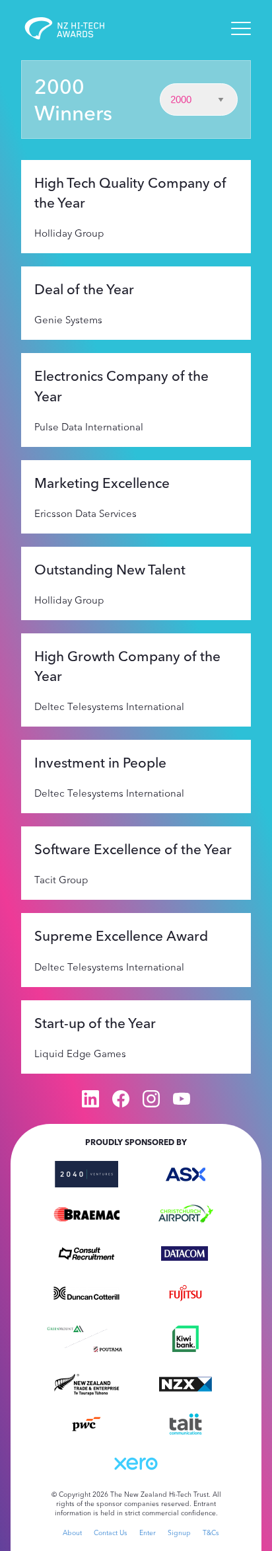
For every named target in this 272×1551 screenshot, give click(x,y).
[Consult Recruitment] (86, 1252)
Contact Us (110, 1533)
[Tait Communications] (186, 1422)
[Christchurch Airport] (186, 1212)
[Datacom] (186, 1252)
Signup (179, 1533)
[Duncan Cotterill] (86, 1292)
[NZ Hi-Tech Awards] (74, 28)
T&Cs (211, 1533)
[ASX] (186, 1173)
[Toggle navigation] (241, 28)
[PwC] (86, 1422)
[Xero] (136, 1462)
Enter (147, 1533)
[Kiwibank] (186, 1337)
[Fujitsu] (186, 1292)
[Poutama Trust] (107, 1348)
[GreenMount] (65, 1327)
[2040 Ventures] (86, 1173)
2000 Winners (73, 99)
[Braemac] (86, 1212)
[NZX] (186, 1383)
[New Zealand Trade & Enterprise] (86, 1383)
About (72, 1533)
